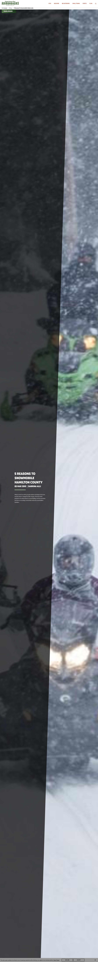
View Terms (56, 960)
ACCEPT (79, 960)
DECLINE (67, 960)
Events (85, 3)
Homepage (4, 8)
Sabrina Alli (34, 486)
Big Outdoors (66, 3)
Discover (56, 3)
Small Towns (76, 3)
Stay (50, 3)
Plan (90, 3)
